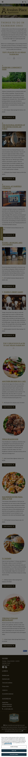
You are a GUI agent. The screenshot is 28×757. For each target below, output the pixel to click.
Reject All (14, 750)
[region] (14, 745)
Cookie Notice (8, 744)
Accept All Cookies (14, 754)
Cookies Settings (14, 746)
